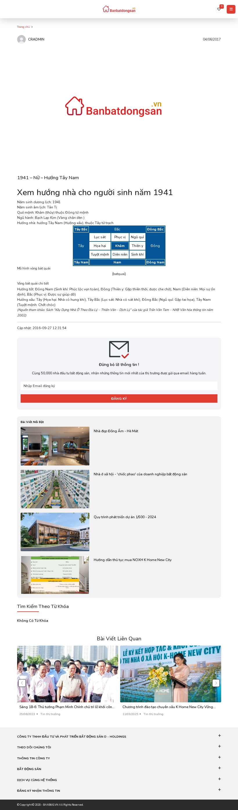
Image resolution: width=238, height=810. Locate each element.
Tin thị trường (50, 714)
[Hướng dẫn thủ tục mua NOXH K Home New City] (119, 575)
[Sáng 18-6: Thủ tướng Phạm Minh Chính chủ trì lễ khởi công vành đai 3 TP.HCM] (67, 683)
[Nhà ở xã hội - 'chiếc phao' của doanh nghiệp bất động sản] (119, 489)
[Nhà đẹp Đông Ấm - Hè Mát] (119, 446)
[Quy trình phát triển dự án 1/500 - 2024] (119, 532)
